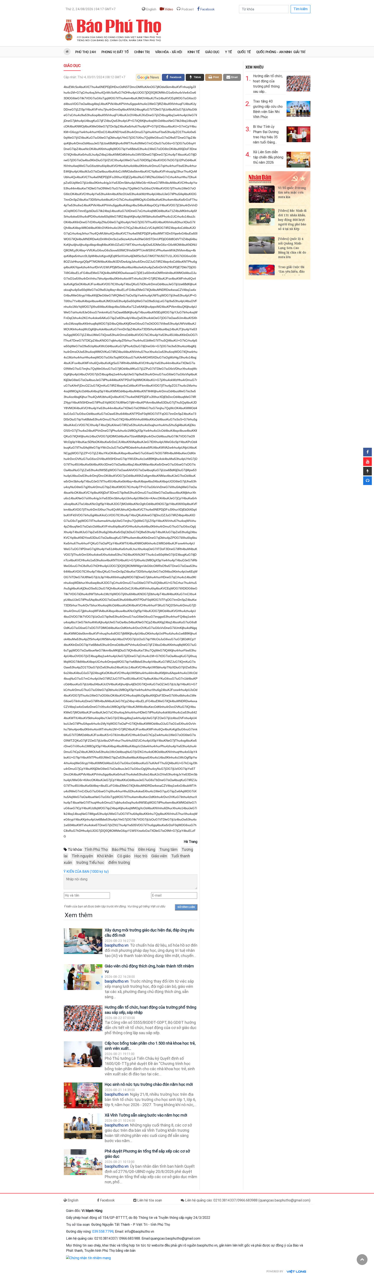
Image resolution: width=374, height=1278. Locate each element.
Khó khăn (105, 856)
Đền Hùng (146, 849)
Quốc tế (244, 52)
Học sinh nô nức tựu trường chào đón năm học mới (149, 1084)
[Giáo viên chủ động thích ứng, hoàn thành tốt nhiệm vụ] (83, 977)
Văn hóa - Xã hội (168, 52)
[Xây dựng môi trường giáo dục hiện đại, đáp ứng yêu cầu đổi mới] (83, 941)
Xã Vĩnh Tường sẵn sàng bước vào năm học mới (146, 1115)
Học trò (140, 856)
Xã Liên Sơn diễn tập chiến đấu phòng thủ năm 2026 (268, 157)
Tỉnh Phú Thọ (96, 849)
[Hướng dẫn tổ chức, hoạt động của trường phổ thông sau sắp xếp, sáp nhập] (83, 1018)
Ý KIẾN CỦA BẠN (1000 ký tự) (86, 871)
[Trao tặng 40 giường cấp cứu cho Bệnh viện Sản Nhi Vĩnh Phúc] (298, 108)
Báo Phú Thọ (123, 849)
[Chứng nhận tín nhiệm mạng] (88, 1258)
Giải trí (299, 52)
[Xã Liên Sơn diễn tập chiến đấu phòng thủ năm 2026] (298, 159)
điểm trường (119, 862)
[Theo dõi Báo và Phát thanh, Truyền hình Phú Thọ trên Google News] (148, 77)
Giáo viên (159, 856)
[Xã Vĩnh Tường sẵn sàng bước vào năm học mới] (83, 1126)
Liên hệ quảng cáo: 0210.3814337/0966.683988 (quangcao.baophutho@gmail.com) (247, 1200)
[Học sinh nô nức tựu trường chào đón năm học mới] (83, 1095)
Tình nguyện (82, 856)
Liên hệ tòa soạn (149, 1200)
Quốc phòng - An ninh (274, 52)
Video (168, 9)
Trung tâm (168, 849)
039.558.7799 (102, 1231)
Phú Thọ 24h (85, 52)
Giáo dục (212, 52)
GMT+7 (90, 9)
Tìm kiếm (300, 9)
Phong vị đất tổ (115, 52)
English (150, 9)
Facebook (207, 9)
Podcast (187, 9)
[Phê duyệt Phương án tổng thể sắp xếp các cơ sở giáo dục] (83, 1162)
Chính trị (142, 52)
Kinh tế (194, 52)
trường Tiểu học (90, 862)
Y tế (228, 52)
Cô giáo (123, 856)
